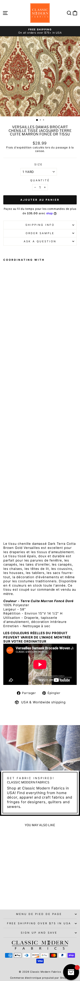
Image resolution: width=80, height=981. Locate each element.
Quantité (40, 180)
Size (38, 164)
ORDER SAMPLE (40, 233)
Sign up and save (39, 932)
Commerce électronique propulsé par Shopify (40, 977)
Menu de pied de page (39, 914)
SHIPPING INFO (40, 224)
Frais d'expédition (19, 147)
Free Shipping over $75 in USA (39, 923)
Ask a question (40, 241)
